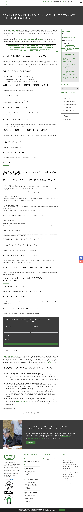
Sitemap (65, 485)
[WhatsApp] (44, 2)
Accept (62, 510)
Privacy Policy (67, 480)
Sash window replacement (11, 356)
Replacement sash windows (68, 115)
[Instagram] (48, 2)
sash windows (13, 30)
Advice (65, 470)
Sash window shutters (69, 104)
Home (64, 458)
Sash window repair (69, 101)
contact (49, 362)
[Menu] (81, 1)
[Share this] (23, 412)
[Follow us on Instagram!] (81, 261)
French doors (67, 95)
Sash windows (67, 107)
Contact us (30, 442)
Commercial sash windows (71, 466)
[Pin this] (34, 412)
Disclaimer (66, 478)
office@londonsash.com (34, 39)
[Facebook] (46, 2)
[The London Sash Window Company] (4, 3)
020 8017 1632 (29, 458)
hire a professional (21, 401)
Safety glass (66, 98)
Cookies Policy (67, 483)
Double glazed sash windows (69, 111)
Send (30, 344)
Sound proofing (67, 119)
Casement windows (68, 462)
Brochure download (68, 476)
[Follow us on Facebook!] (81, 258)
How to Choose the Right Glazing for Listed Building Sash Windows (70, 66)
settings (54, 510)
